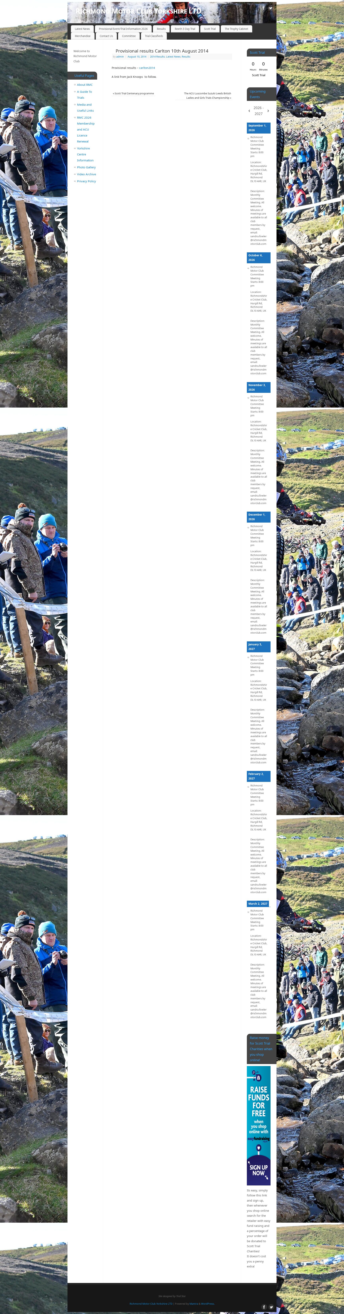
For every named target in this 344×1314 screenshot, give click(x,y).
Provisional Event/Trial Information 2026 (123, 29)
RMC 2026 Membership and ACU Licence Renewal (86, 129)
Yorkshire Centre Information (85, 154)
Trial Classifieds (154, 36)
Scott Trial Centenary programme (133, 93)
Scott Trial (210, 29)
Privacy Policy (86, 181)
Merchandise (83, 36)
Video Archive (86, 174)
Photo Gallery (86, 167)
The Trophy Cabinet (236, 29)
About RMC (85, 85)
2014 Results (157, 56)
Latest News (82, 29)
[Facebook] (264, 8)
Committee (129, 36)
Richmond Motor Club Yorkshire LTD (138, 11)
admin (120, 56)
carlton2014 (147, 68)
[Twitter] (271, 8)
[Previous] (249, 110)
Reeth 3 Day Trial (185, 29)
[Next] (268, 110)
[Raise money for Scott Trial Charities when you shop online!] (259, 1125)
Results (161, 29)
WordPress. (208, 1303)
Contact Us (106, 36)
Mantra (194, 1303)
